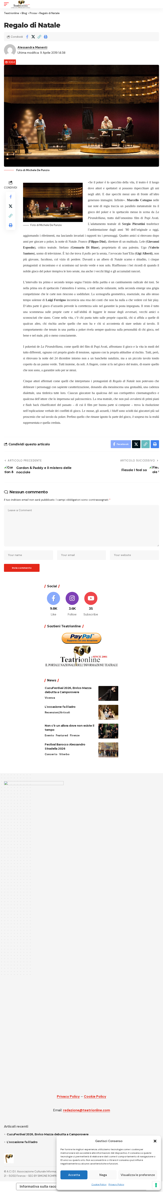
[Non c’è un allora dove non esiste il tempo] (108, 731)
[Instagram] (72, 604)
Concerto (51, 754)
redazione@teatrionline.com (86, 1110)
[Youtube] (91, 604)
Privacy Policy (116, 1184)
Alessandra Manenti (32, 47)
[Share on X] (33, 36)
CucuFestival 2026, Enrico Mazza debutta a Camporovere (48, 1134)
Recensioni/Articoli (57, 712)
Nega (103, 1175)
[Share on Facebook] (27, 36)
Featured (62, 735)
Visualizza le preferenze (138, 1175)
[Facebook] (53, 604)
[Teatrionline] (20, 4)
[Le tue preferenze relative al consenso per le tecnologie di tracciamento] (156, 1185)
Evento (49, 735)
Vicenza (50, 697)
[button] (155, 1141)
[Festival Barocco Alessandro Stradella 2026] (108, 749)
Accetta (74, 1175)
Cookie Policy (99, 1184)
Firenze (75, 735)
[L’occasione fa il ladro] (108, 712)
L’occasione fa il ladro (60, 707)
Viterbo (64, 754)
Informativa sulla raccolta (41, 1186)
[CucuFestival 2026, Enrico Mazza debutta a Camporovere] (108, 693)
